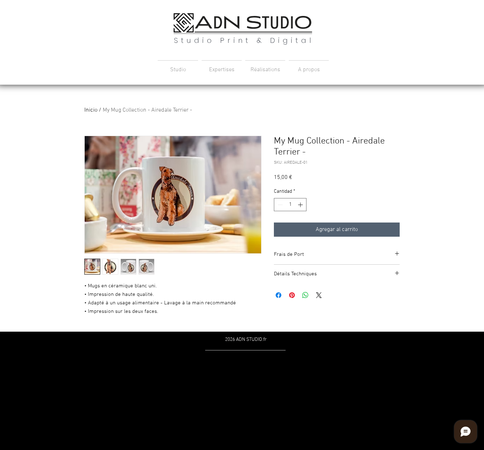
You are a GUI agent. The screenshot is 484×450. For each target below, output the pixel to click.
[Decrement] (279, 204)
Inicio (90, 110)
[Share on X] (319, 295)
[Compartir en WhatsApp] (305, 295)
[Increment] (301, 204)
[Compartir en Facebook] (278, 295)
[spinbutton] (290, 204)
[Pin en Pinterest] (292, 295)
